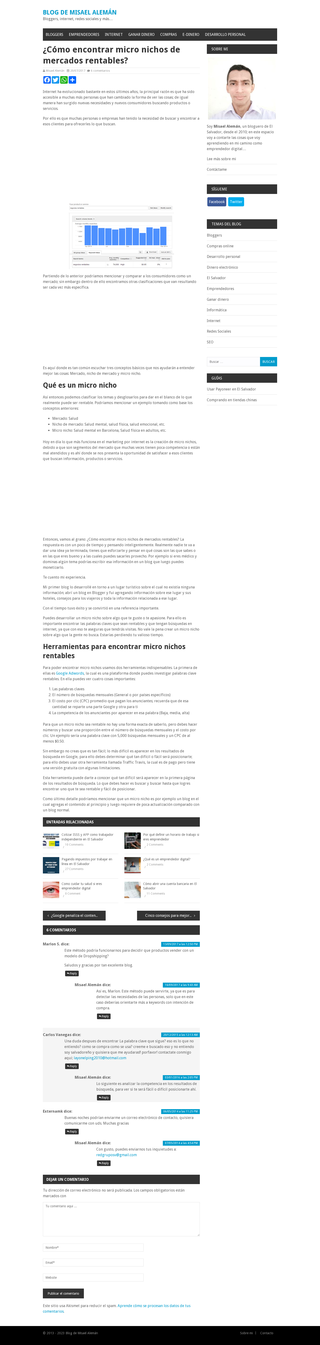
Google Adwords (70, 673)
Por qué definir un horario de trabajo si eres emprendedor (171, 837)
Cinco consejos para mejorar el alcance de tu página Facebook (172, 915)
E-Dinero (190, 34)
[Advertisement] (121, 164)
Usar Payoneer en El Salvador (231, 389)
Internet (114, 34)
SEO (210, 342)
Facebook (217, 202)
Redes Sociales (219, 331)
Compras (168, 34)
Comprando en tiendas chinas (232, 400)
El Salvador (216, 278)
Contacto (266, 1333)
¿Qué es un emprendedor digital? (166, 859)
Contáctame (217, 169)
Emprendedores (84, 34)
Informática (217, 310)
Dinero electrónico (222, 267)
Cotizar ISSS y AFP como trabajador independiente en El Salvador (87, 837)
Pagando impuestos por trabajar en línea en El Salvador (87, 861)
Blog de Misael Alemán (80, 12)
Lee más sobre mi (221, 159)
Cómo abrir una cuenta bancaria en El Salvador (170, 886)
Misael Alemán (55, 70)
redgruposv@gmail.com (116, 1155)
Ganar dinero (141, 34)
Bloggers (54, 34)
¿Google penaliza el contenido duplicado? (78, 915)
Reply (73, 973)
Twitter (236, 202)
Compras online (220, 246)
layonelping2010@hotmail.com (100, 1058)
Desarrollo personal (225, 34)
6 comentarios (100, 70)
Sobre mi (246, 1333)
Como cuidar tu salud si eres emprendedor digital (82, 886)
